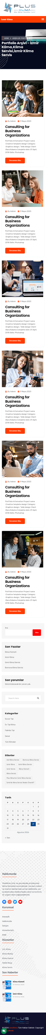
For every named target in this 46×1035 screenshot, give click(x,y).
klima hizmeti (24, 769)
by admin (12, 121)
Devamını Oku (15, 160)
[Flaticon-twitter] (15, 902)
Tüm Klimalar (10, 742)
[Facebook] (4, 902)
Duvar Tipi (9, 719)
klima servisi (11, 774)
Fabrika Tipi (10, 730)
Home (6, 38)
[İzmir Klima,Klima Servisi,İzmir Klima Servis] (23, 8)
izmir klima (11, 764)
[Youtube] (20, 902)
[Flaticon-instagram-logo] (10, 902)
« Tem (7, 838)
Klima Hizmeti (10, 652)
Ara (6, 628)
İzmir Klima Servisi (12, 662)
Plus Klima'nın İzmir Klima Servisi (19, 778)
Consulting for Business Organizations (17, 131)
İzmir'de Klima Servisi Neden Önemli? (20, 783)
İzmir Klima (9, 657)
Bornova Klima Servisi (14, 668)
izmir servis (11, 769)
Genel (7, 736)
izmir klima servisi (25, 764)
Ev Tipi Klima (10, 725)
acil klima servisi (13, 760)
